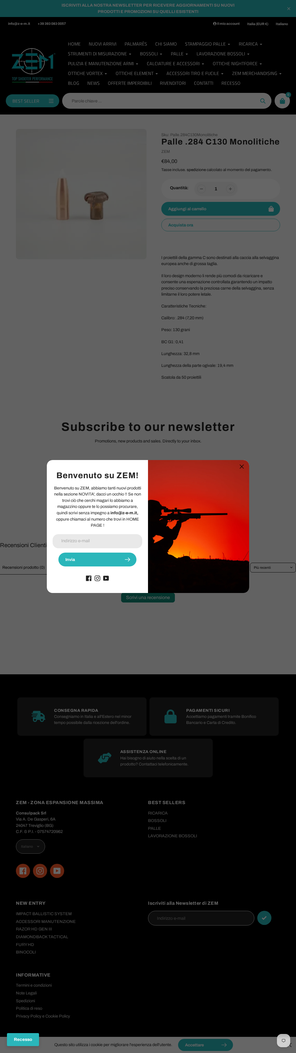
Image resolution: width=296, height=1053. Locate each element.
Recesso (23, 1039)
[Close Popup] (241, 466)
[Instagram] (97, 578)
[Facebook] (89, 578)
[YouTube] (106, 578)
